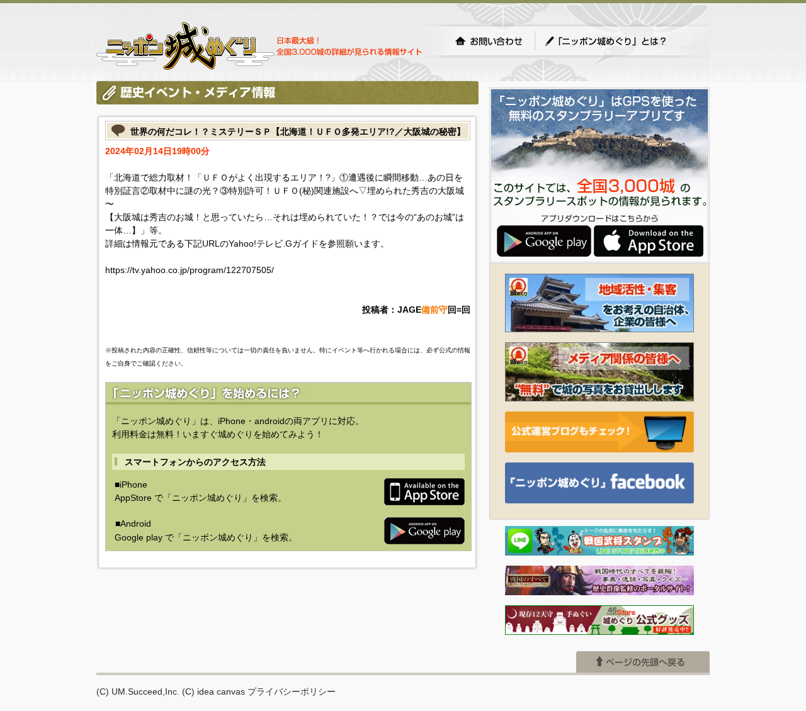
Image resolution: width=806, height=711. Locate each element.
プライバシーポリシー (291, 691)
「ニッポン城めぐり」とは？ (618, 41)
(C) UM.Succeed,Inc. (137, 691)
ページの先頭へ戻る (643, 662)
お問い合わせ (489, 41)
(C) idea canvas (213, 691)
